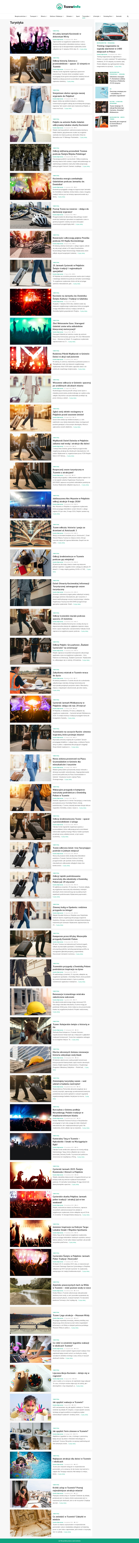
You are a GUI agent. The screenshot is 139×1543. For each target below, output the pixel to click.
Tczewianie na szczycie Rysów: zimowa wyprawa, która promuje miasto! (30, 738)
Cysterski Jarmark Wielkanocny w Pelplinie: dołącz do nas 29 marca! (30, 709)
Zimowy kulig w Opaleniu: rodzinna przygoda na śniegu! (30, 914)
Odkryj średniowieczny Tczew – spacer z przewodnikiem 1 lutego (30, 826)
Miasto (43, 16)
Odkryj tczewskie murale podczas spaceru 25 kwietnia (30, 622)
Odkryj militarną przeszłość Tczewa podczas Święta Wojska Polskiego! (30, 157)
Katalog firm (108, 16)
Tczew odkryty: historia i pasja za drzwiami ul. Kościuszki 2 (30, 533)
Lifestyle (96, 16)
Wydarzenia (111, 43)
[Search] (127, 16)
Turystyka (85, 16)
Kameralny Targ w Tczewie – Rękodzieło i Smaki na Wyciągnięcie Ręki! (30, 1146)
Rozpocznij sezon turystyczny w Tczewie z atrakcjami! (30, 476)
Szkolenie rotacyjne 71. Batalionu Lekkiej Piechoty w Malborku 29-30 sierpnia (101, 78)
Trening (112, 119)
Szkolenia (122, 74)
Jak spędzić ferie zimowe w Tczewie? (30, 1436)
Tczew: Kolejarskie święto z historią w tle (30, 1030)
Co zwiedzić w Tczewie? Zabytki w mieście (30, 1523)
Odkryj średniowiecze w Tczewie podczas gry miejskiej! (30, 562)
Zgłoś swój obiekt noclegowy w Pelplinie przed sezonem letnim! (30, 418)
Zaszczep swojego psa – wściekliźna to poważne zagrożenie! (101, 92)
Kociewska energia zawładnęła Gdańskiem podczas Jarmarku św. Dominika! (30, 186)
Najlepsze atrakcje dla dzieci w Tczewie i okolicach (30, 1465)
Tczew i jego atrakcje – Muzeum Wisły (30, 1320)
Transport (33, 16)
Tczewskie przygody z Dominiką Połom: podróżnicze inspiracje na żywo (30, 972)
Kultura (112, 101)
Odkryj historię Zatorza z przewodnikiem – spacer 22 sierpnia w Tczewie (30, 69)
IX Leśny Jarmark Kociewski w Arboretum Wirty (30, 40)
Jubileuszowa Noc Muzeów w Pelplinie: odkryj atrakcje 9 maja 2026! (30, 504)
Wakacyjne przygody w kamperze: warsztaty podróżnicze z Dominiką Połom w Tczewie (30, 797)
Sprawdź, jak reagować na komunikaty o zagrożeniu (101, 122)
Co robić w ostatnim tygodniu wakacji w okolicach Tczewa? (30, 1349)
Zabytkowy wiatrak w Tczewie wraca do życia (30, 680)
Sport (78, 16)
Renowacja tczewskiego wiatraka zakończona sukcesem (30, 1001)
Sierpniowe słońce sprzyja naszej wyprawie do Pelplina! (30, 99)
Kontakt (119, 16)
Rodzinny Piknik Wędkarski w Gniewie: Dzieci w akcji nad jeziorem (30, 360)
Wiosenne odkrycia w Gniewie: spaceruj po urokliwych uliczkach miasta (30, 389)
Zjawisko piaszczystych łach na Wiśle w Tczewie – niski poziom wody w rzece (30, 1291)
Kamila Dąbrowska (58, 39)
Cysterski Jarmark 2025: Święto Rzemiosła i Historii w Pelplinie (30, 1175)
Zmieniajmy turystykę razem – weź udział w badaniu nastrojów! (30, 1088)
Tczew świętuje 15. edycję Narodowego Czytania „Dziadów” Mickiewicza (101, 107)
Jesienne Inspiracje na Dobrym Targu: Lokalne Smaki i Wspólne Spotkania (30, 1233)
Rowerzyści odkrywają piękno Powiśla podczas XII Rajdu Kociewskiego (30, 244)
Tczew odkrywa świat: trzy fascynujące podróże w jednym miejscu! (30, 855)
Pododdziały (114, 74)
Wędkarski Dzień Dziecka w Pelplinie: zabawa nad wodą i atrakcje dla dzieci (30, 447)
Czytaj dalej (83, 49)
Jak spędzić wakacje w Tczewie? (30, 1407)
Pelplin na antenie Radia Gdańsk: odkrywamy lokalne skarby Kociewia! (30, 128)
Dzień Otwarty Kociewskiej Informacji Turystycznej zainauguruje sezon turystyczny (30, 592)
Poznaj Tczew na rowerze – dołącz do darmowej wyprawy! (30, 215)
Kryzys (122, 117)
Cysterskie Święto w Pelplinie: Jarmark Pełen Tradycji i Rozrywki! (30, 1262)
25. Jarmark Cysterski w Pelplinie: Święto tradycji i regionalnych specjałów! (30, 273)
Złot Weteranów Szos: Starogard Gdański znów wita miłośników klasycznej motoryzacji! (30, 331)
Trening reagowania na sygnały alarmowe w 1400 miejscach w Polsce (111, 31)
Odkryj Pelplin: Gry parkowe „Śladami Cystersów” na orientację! (30, 651)
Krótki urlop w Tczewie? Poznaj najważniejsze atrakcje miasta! (30, 1494)
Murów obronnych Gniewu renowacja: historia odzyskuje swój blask (30, 1059)
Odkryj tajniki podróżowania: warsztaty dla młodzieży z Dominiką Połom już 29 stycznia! (30, 885)
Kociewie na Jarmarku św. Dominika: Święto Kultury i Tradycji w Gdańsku (30, 302)
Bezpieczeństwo (20, 16)
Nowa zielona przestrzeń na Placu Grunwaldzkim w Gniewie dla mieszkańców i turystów (30, 767)
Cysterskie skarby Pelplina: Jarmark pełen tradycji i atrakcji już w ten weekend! (30, 1204)
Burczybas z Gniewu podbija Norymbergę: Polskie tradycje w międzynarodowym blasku (30, 1117)
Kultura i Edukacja (56, 16)
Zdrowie (69, 16)
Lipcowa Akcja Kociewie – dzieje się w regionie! (30, 1378)
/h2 (110, 89)
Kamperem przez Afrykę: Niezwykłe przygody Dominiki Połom (30, 943)
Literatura (119, 101)
